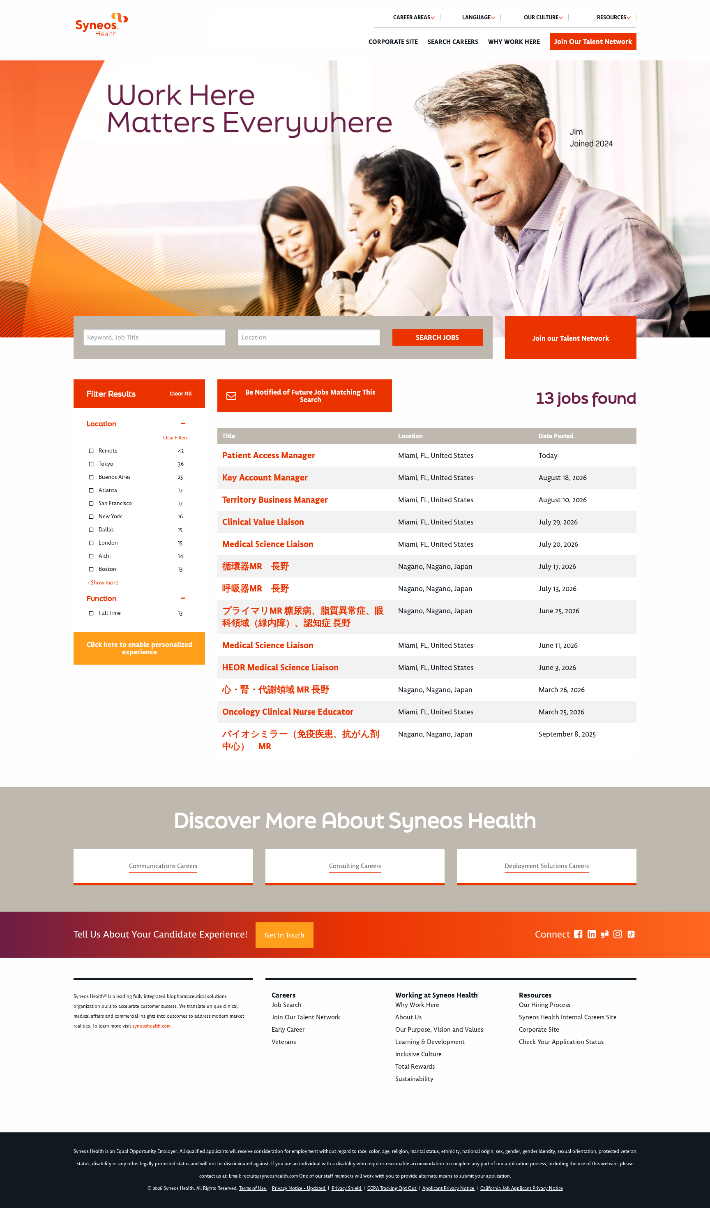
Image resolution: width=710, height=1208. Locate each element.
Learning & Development (430, 1042)
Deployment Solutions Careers (547, 866)
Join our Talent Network (570, 338)
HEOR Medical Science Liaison (280, 667)
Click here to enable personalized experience (139, 648)
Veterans (284, 1042)
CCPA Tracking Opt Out (392, 1188)
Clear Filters (175, 438)
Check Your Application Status (561, 1042)
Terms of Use (253, 1188)
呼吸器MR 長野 (255, 588)
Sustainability (414, 1079)
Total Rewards (415, 1066)
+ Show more (102, 583)
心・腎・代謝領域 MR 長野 (276, 689)
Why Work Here (514, 42)
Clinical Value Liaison (263, 521)
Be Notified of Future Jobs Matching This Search (310, 396)
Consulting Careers (355, 866)
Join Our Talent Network (593, 41)
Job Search (287, 1005)
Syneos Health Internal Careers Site (568, 1017)
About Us (408, 1017)
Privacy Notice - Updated (299, 1188)
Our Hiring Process (544, 1005)
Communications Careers (163, 866)
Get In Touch (284, 935)
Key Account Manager (265, 477)
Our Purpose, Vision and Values (439, 1029)
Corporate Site (393, 42)
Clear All (181, 393)
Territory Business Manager (275, 499)
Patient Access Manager (268, 455)
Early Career (288, 1029)
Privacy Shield (347, 1188)
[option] (355, 198)
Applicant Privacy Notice (448, 1188)
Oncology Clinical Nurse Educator (287, 711)
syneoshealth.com (151, 1026)
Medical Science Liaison (268, 544)
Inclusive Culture (418, 1054)
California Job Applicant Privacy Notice (521, 1188)
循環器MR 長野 (255, 566)
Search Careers (453, 42)
